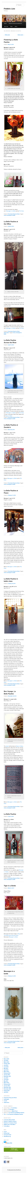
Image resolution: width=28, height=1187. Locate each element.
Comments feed (7, 1134)
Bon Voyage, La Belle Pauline (10, 692)
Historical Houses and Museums (15, 23)
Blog (19, 933)
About (16, 26)
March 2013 (6, 1082)
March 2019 (6, 1059)
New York (6, 26)
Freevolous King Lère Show (13, 214)
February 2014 (7, 1073)
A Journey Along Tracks (9, 1119)
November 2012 (7, 1089)
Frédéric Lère (9, 8)
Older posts (7, 35)
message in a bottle (11, 215)
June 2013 (6, 1079)
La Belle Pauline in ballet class (11, 580)
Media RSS (9, 1143)
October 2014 (7, 1063)
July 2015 (6, 1060)
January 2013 (7, 1085)
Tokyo (11, 26)
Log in (5, 1131)
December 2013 (7, 1076)
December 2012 (7, 1087)
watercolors (6, 332)
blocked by (14, 1149)
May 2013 (6, 1081)
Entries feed (6, 1133)
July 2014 (6, 1065)
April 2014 (6, 1070)
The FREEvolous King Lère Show (11, 935)
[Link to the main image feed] (5, 1143)
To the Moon (14, 1108)
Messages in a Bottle (10, 211)
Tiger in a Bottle (10, 885)
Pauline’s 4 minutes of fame (10, 1123)
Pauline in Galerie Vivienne (10, 1121)
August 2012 (6, 1090)
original (7, 746)
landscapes (6, 1099)
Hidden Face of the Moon (9, 1124)
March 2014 (6, 1071)
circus (5, 215)
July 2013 (6, 1078)
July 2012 (6, 1092)
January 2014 (7, 1074)
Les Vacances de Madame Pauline (16, 1112)
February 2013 (7, 1084)
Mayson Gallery (8, 416)
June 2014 (6, 1067)
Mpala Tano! (15, 1111)
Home (5, 23)
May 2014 (6, 1068)
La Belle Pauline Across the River (10, 341)
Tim (5, 1114)
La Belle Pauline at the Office (11, 222)
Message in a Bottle (13, 937)
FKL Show (21, 211)
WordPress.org (7, 1136)
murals (5, 1100)
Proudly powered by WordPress (14, 1170)
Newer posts (21, 35)
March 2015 (6, 1062)
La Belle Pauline (10, 814)
